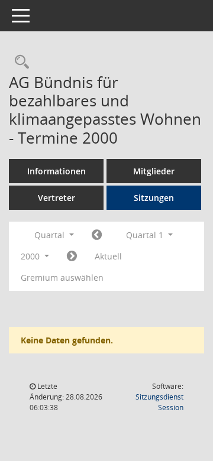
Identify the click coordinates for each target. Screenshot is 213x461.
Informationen (56, 171)
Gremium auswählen (62, 277)
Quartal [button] (50, 235)
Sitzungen (154, 197)
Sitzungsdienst (159, 402)
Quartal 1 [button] (146, 235)
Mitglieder (154, 171)
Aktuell (108, 256)
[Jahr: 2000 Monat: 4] (72, 256)
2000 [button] (31, 256)
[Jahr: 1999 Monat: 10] (97, 235)
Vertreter (56, 197)
